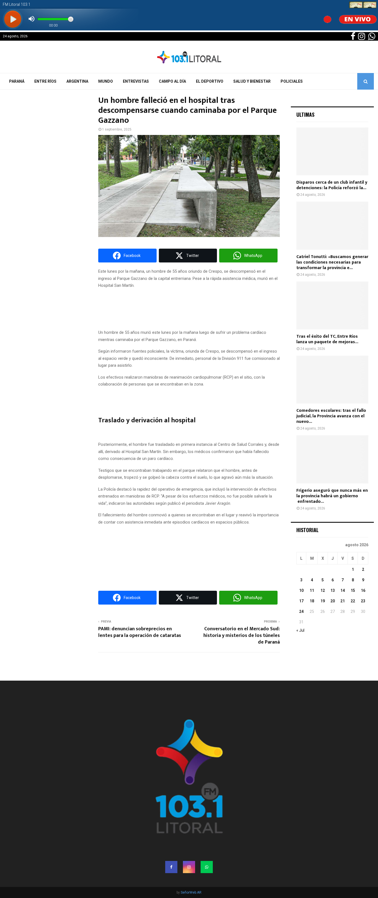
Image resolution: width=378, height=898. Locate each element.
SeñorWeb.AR (191, 892)
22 (353, 601)
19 (322, 601)
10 (301, 590)
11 (312, 590)
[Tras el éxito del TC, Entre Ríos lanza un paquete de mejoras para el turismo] (332, 305)
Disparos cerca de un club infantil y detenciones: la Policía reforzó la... (331, 185)
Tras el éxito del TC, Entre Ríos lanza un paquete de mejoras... (327, 339)
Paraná (16, 81)
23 (363, 601)
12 (322, 590)
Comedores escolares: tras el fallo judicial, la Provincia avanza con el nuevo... (331, 416)
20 (332, 601)
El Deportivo (209, 81)
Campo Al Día (172, 81)
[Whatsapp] (207, 867)
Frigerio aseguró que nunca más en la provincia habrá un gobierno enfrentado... (332, 496)
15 (353, 590)
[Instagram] (189, 867)
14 (342, 590)
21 (342, 601)
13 (332, 590)
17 (301, 601)
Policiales (292, 81)
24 (301, 611)
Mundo (105, 81)
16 (363, 590)
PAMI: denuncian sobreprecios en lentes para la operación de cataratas (139, 632)
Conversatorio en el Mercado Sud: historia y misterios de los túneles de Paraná (241, 635)
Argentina (77, 81)
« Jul (300, 630)
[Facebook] (171, 867)
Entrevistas (136, 81)
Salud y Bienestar (252, 81)
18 (312, 601)
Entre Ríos (45, 81)
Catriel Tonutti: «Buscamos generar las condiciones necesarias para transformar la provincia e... (332, 262)
